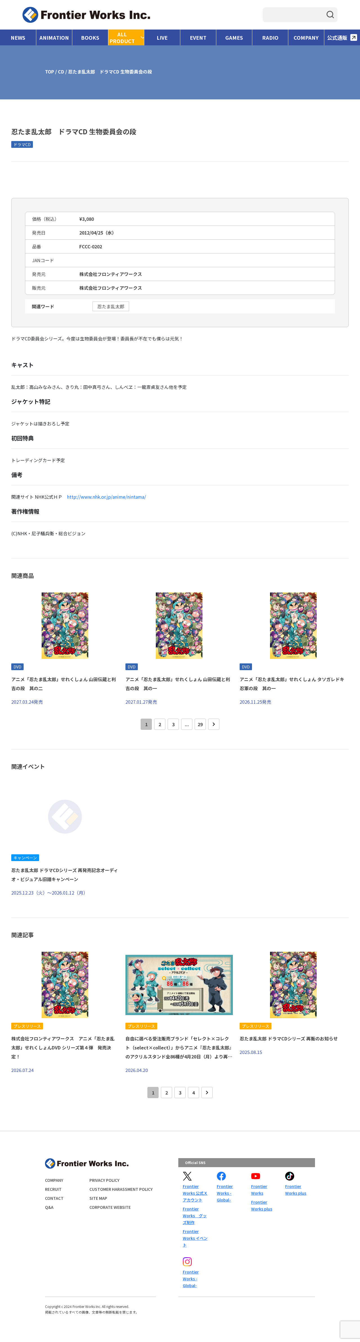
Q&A (49, 1207)
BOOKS (90, 37)
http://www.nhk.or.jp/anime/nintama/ (106, 496)
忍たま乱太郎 (110, 306)
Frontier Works (259, 1189)
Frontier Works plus (261, 1205)
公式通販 (337, 37)
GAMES (234, 37)
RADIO (270, 37)
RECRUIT (53, 1189)
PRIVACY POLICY (104, 1180)
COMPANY (306, 37)
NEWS (18, 37)
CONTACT (54, 1198)
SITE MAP (98, 1198)
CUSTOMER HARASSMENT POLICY (121, 1189)
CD (61, 71)
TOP (49, 71)
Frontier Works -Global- (225, 1193)
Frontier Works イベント (195, 1238)
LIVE (162, 37)
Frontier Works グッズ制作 (195, 1215)
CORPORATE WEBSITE (110, 1207)
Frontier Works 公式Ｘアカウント (195, 1193)
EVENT (198, 37)
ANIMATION (54, 37)
